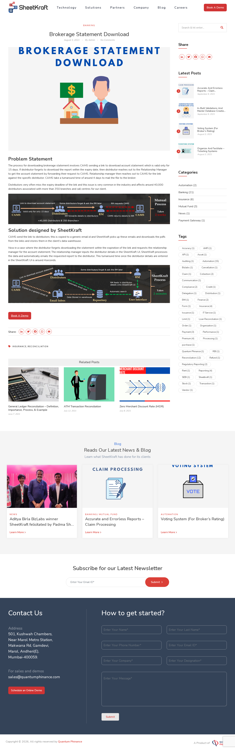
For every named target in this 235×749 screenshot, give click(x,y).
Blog (162, 7)
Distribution (212, 293)
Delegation (189, 293)
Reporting (205, 370)
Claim (186, 274)
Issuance (188, 312)
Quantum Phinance (193, 351)
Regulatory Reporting (194, 364)
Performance (211, 332)
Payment (188, 332)
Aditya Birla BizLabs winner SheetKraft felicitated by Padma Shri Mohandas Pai (41, 524)
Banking (89, 25)
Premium (188, 338)
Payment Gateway (189, 220)
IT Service (209, 312)
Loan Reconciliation (210, 319)
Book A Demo (215, 7)
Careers (181, 7)
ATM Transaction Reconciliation (82, 406)
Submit (155, 582)
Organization (208, 325)
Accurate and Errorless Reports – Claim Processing (210, 90)
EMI (185, 299)
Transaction (207, 383)
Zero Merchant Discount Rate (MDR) (142, 406)
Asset (202, 254)
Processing (210, 338)
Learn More (17, 532)
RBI (216, 351)
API (185, 254)
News (182, 213)
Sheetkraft (205, 377)
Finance (203, 299)
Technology (67, 7)
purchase (188, 344)
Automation (185, 185)
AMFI (207, 248)
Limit (186, 319)
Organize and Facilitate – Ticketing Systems (210, 150)
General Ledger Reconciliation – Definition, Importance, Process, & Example (33, 408)
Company (141, 7)
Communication (191, 280)
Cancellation (209, 267)
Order (186, 325)
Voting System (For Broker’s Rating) (207, 130)
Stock (186, 383)
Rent (186, 370)
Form (186, 306)
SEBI (186, 377)
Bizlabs (187, 267)
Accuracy (188, 248)
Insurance (19, 346)
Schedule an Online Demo (26, 690)
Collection (206, 274)
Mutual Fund (185, 206)
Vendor (187, 390)
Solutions (93, 7)
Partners (117, 7)
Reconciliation (38, 346)
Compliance (189, 287)
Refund (215, 357)
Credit (211, 287)
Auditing (188, 261)
